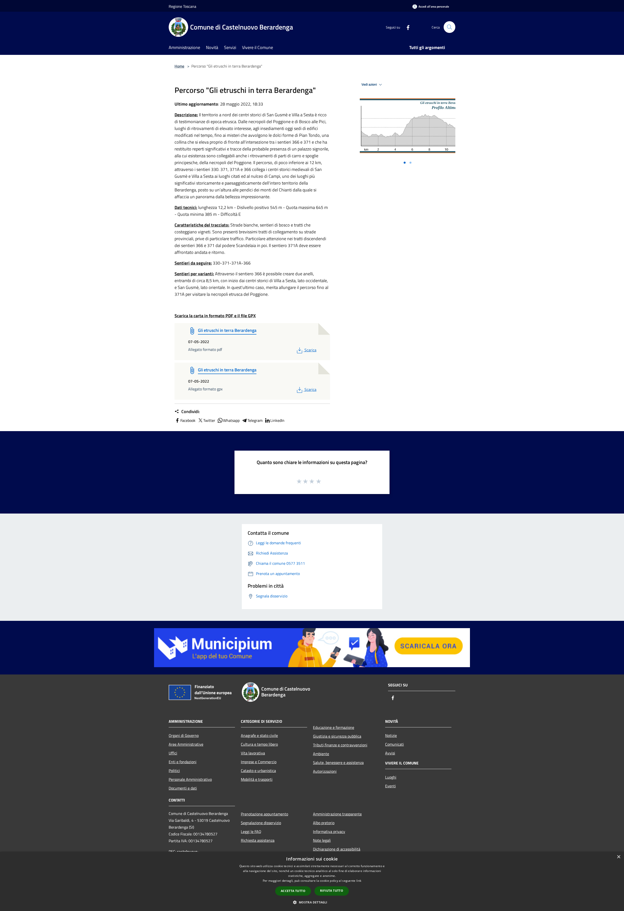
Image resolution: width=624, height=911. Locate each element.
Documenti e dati (183, 788)
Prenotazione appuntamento (264, 814)
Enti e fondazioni (182, 762)
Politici (174, 770)
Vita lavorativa (253, 753)
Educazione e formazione (333, 727)
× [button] (618, 857)
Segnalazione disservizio (261, 823)
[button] (312, 902)
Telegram (255, 420)
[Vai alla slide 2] (410, 163)
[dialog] (312, 881)
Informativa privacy (329, 831)
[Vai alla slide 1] (405, 163)
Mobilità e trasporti (257, 779)
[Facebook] (406, 27)
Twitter (209, 420)
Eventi (390, 786)
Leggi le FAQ (251, 831)
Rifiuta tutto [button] (331, 891)
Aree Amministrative (186, 744)
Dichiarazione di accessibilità (336, 849)
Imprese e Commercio (258, 762)
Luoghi (390, 777)
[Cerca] (449, 27)
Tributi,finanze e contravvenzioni (340, 745)
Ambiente (321, 754)
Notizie (391, 735)
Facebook (187, 420)
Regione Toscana (182, 6)
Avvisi (390, 753)
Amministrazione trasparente (337, 814)
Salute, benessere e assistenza (338, 762)
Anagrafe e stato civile (259, 735)
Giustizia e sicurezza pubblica (337, 736)
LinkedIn (277, 420)
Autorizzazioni (325, 771)
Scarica (310, 350)
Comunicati (394, 744)
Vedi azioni (369, 84)
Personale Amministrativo (190, 779)
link (358, 881)
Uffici (173, 753)
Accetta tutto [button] (293, 891)
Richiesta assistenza (257, 840)
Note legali (322, 840)
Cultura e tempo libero (259, 744)
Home (179, 66)
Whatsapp (231, 420)
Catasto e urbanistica (258, 770)
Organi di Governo (184, 735)
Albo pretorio (323, 823)
